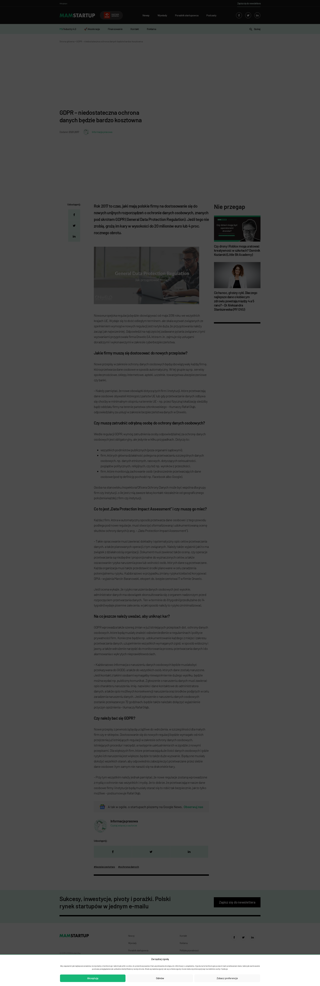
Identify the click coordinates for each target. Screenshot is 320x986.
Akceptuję (92, 978)
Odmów (160, 978)
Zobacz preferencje (227, 978)
